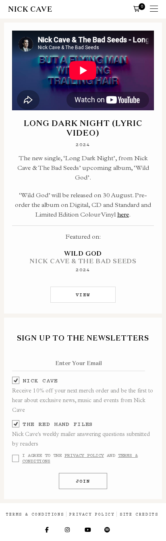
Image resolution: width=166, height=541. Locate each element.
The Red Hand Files (58, 423)
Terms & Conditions (35, 514)
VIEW (83, 294)
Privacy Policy (84, 455)
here (123, 214)
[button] (136, 8)
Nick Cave (40, 380)
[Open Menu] (154, 9)
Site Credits (139, 514)
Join (83, 481)
